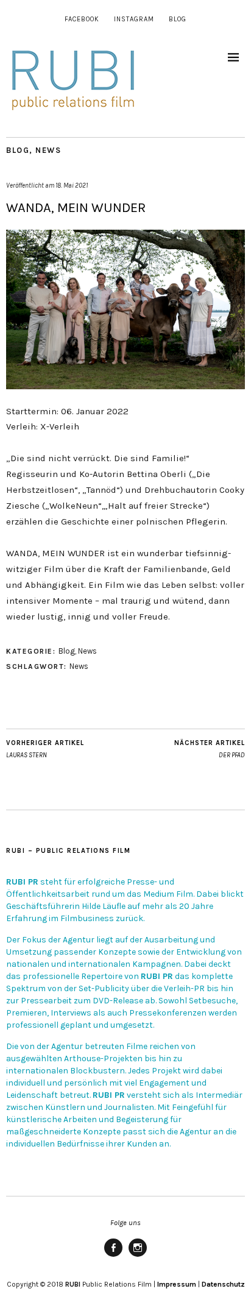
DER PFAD (209, 749)
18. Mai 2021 (71, 185)
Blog (177, 19)
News (48, 150)
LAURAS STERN (45, 749)
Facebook (82, 19)
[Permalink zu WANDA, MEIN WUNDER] (125, 386)
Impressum (176, 1284)
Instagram (134, 19)
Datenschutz (223, 1284)
